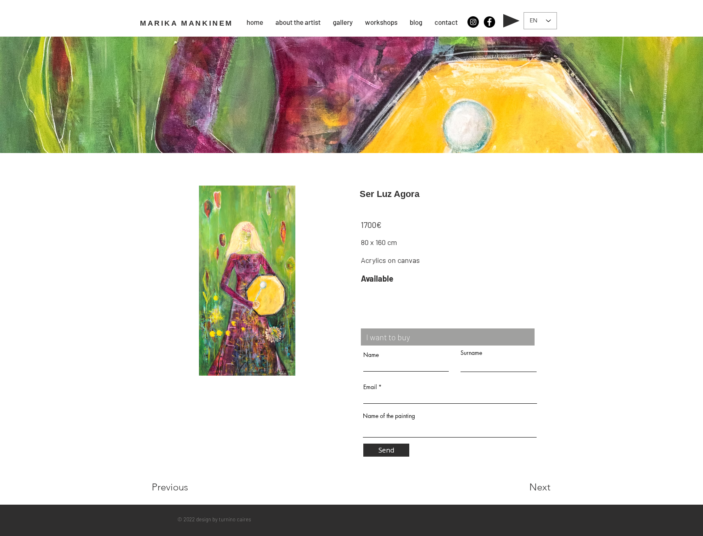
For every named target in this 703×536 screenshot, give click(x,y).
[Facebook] (489, 22)
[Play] (511, 21)
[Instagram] (473, 22)
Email (370, 387)
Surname (471, 353)
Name (371, 355)
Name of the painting (389, 416)
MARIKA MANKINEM (186, 23)
